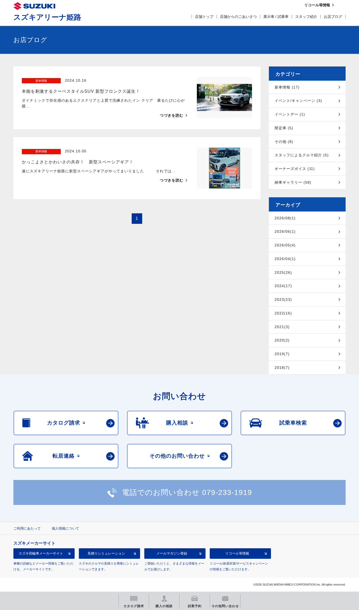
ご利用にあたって (27, 528)
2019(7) (282, 354)
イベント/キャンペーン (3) (298, 101)
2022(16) (283, 313)
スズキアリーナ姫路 (47, 17)
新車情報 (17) (287, 87)
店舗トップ (204, 16)
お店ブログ (333, 16)
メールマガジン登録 (171, 553)
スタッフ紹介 (306, 16)
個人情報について (65, 528)
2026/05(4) (285, 245)
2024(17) (283, 286)
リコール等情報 (237, 553)
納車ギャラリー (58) (293, 182)
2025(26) (283, 272)
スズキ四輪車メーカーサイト (41, 553)
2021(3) (282, 327)
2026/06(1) (285, 231)
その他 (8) (284, 141)
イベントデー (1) (290, 114)
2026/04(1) (285, 259)
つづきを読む (171, 115)
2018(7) (282, 367)
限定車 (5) (284, 128)
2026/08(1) (285, 218)
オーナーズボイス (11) (295, 169)
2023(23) (283, 299)
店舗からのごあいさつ (238, 16)
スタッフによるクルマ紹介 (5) (302, 155)
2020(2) (282, 340)
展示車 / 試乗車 (276, 16)
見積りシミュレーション (106, 553)
